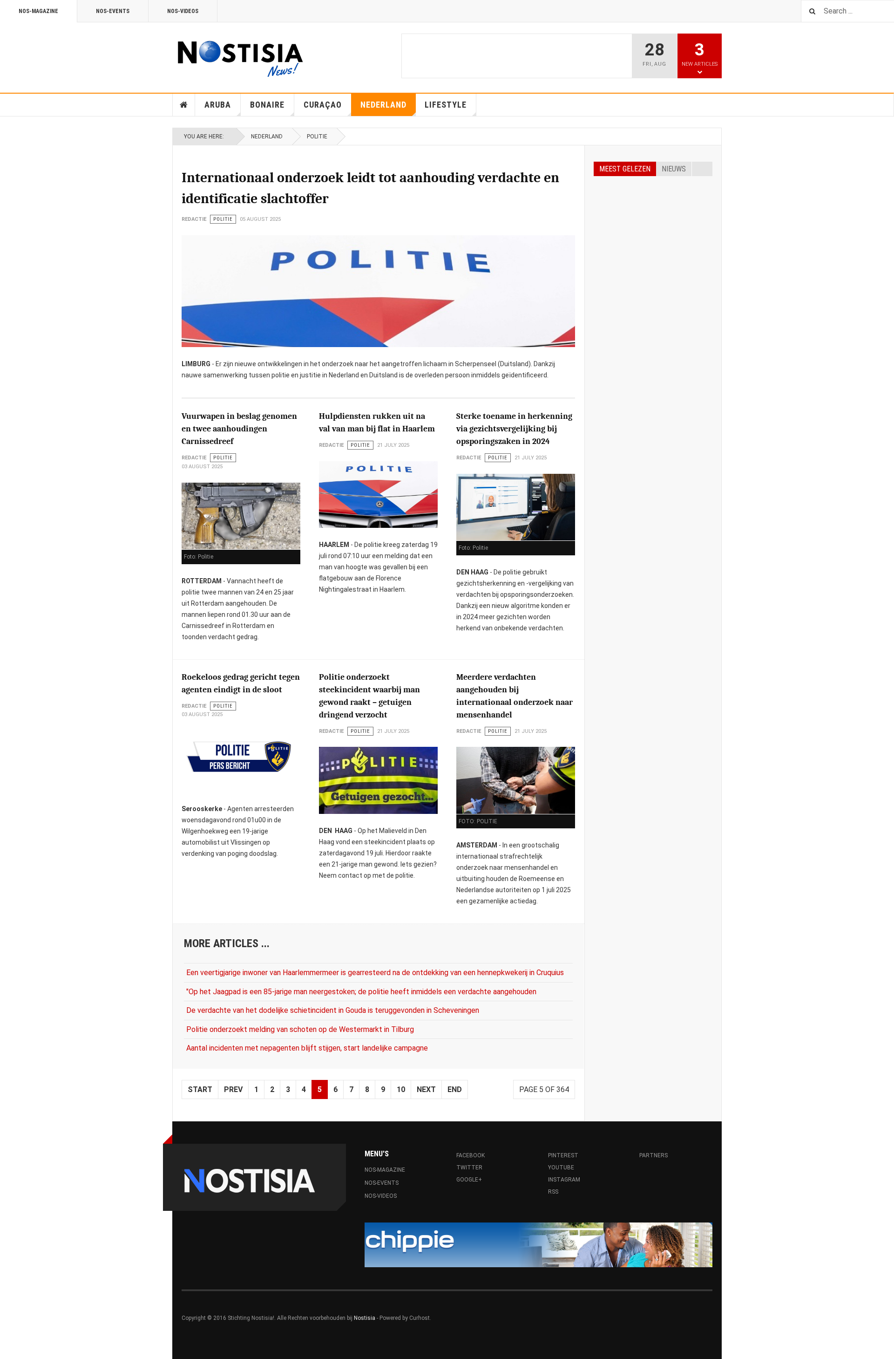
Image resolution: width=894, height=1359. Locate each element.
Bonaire (267, 104)
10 (401, 1089)
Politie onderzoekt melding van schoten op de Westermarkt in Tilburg (300, 1029)
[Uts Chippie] (538, 1244)
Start (200, 1089)
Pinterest (563, 1155)
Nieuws (674, 168)
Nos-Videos (182, 11)
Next (426, 1089)
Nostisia (364, 1318)
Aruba (217, 104)
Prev (233, 1089)
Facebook (473, 1155)
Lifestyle (446, 104)
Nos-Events (112, 11)
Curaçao (323, 104)
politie (317, 136)
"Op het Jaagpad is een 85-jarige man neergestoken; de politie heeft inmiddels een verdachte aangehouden (361, 991)
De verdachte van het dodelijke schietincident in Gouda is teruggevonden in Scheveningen (332, 1010)
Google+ (469, 1179)
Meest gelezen (624, 168)
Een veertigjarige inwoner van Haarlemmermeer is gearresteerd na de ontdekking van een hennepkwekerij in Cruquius (375, 972)
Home (184, 105)
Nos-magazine (38, 11)
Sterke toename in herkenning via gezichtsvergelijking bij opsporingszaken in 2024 (514, 428)
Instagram (564, 1179)
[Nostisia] (239, 56)
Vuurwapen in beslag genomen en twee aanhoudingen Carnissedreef (239, 428)
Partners (653, 1155)
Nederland (383, 104)
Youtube (561, 1167)
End (454, 1089)
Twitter (469, 1167)
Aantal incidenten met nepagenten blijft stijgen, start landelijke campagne (307, 1048)
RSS (553, 1191)
